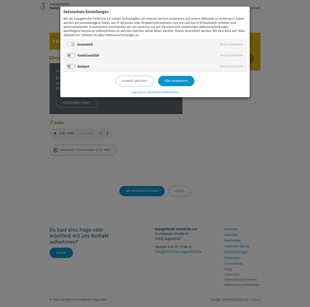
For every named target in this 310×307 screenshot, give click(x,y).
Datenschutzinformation (163, 92)
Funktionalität (88, 55)
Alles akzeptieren (176, 81)
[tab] (155, 44)
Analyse (83, 66)
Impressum (139, 92)
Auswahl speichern (134, 81)
